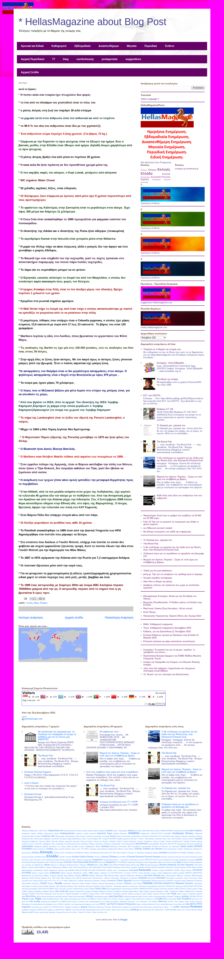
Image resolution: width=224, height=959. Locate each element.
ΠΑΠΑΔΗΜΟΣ (146, 881)
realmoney (185, 907)
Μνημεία (199, 875)
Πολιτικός (189, 883)
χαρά (111, 896)
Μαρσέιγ (60, 875)
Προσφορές (33, 889)
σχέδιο (141, 891)
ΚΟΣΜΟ (176, 870)
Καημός (49, 867)
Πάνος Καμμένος (124, 880)
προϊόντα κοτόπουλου (130, 886)
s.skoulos (75, 910)
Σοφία (200, 889)
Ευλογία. (68, 862)
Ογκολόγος (115, 878)
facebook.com (197, 899)
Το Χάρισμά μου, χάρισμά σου (171, 425)
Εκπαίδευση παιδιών (82, 853)
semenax (24, 716)
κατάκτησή (169, 867)
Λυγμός (154, 873)
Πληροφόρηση (110, 883)
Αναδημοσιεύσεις (67, 833)
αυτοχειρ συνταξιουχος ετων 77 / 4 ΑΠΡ (119, 802)
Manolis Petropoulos (126, 904)
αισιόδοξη (177, 831)
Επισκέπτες (167, 860)
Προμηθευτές (152, 886)
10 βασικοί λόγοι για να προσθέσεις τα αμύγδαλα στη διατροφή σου (180, 805)
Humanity (130, 901)
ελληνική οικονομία (182, 857)
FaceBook (186, 899)
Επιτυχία (175, 860)
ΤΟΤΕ (102, 894)
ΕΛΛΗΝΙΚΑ (122, 857)
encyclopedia (172, 899)
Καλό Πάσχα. (149, 612)
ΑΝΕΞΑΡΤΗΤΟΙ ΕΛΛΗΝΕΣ (161, 833)
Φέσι (23, 896)
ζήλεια (174, 862)
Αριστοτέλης (126, 836)
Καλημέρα (116, 867)
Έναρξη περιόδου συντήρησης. (158, 578)
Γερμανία (198, 838)
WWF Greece (35, 912)
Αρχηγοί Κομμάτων (188, 836)
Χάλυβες (89, 896)
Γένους (190, 839)
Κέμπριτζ (183, 867)
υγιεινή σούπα (182, 894)
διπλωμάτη (123, 846)
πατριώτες (67, 883)
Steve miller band (113, 910)
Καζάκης (42, 867)
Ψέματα (25, 899)
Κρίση (46, 873)
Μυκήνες (44, 878)
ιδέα (142, 865)
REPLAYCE (42, 910)
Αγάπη (78, 831)
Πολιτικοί (179, 883)
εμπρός (68, 860)
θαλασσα (70, 865)
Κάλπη (127, 867)
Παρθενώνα (190, 881)
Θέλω (96, 865)
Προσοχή (25, 889)
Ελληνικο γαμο (27, 860)
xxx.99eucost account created (157, 528)
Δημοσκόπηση (141, 844)
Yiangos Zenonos (62, 912)
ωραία (66, 899)
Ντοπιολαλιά (97, 878)
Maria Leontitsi (141, 904)
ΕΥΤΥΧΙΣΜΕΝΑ (121, 862)
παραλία (177, 881)
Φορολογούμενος (48, 896)
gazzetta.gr (45, 901)
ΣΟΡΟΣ (183, 889)
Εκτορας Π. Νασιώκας (136, 853)
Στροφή (87, 891)
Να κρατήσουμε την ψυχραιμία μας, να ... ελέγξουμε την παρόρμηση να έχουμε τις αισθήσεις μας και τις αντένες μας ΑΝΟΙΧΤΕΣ (57, 735)
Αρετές (118, 836)
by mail (97, 899)
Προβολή (81, 886)
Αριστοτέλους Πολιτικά (140, 836)
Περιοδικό (150, 46)
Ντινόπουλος (87, 878)
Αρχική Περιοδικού (32, 59)
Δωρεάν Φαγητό (65, 849)
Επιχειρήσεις (145, 177)
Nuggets (68, 907)
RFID (58, 910)
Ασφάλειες (47, 839)
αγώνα (131, 830)
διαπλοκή (190, 844)
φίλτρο (39, 896)
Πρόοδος (161, 886)
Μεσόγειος (99, 875)
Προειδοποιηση (99, 886)
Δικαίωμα (105, 846)
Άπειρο (83, 836)
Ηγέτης (47, 865)
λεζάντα (96, 873)
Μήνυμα (111, 875)
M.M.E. (103, 904)
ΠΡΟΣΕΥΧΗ (170, 886)
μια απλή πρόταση (152, 875)
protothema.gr (192, 169)
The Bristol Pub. (164, 441)
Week (200, 910)
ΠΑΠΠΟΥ (170, 881)
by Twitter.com (105, 899)
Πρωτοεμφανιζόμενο (114, 889)
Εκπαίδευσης (95, 853)
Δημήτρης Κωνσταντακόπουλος (68, 844)
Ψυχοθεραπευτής (53, 899)
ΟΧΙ (49, 881)
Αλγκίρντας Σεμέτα (29, 833)
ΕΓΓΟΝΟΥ (85, 849)
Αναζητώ (79, 833)
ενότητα (106, 860)
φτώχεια (58, 896)
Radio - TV (168, 907)
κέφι (66, 870)
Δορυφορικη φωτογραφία (141, 846)
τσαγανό (156, 894)
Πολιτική (148, 883)
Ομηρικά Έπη (27, 881)
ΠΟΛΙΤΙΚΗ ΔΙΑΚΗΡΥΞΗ (164, 883)
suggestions (133, 59)
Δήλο (54, 844)
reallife (176, 907)
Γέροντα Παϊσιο (45, 841)
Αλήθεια (40, 833)
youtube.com (102, 912)
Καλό (123, 867)
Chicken (115, 899)
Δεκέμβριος (47, 844)
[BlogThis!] (34, 598)
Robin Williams (65, 910)
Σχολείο (153, 891)
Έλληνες (152, 170)
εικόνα (165, 849)
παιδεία (80, 881)
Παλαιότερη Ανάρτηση (119, 617)
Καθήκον (64, 867)
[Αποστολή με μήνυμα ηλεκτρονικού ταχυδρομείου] (31, 598)
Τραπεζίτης (117, 894)
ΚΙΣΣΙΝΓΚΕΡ (101, 870)
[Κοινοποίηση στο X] (37, 598)
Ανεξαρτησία (145, 833)
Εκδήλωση (188, 849)
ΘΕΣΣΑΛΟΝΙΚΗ (119, 865)
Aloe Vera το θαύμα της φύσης (157, 581)
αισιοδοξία (185, 831)
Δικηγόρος (114, 846)
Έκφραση (148, 853)
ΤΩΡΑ (168, 894)
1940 (41, 831)
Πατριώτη (75, 883)
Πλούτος (128, 883)
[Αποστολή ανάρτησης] (25, 598)
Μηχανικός (139, 875)
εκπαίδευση (156, 179)
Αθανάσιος (150, 831)
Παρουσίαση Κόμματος (30, 883)
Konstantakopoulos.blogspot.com (44, 904)
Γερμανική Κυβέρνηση (30, 841)
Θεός (106, 865)
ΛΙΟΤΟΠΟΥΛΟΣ (117, 873)
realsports (33, 910)
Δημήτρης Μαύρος (88, 844)
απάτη (77, 836)
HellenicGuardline (112, 901)
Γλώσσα (193, 841)
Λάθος (85, 873)
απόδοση (89, 836)
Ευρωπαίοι (102, 862)
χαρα (106, 896)
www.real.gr (44, 912)
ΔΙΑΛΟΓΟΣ (172, 844)
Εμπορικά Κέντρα (32, 794)
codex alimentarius (138, 899)
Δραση (183, 846)
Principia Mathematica (113, 907)
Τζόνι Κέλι (39, 894)
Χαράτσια (127, 896)
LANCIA (60, 904)
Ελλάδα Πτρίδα (79, 857)
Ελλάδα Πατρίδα (65, 857)
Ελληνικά (166, 174)
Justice (192, 901)
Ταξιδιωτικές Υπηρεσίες (193, 891)
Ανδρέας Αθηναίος (120, 833)
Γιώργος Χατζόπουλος (174, 841)
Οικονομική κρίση (195, 878)
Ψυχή (44, 899)
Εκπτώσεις (104, 853)
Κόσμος (43, 603)
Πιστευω (88, 883)
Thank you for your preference (157, 570)
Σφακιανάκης (133, 891)
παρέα (183, 881)
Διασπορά (198, 844)
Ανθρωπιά (198, 833)
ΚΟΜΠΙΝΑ (169, 870)
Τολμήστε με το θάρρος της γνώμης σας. (162, 349)
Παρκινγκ (198, 881)
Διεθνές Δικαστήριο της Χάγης (54, 846)
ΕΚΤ (110, 853)
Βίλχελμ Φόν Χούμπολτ (101, 839)
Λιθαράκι (103, 873)
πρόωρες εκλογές (65, 889)
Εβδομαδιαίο (82, 46)
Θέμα (36, 603)
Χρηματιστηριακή (160, 896)
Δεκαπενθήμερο (109, 46)
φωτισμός (81, 896)
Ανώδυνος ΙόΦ (48, 836)
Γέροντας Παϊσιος (57, 841)
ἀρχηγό (178, 836)
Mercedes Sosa (171, 904)
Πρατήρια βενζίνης (66, 886)
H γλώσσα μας (83, 901)
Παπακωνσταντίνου (159, 881)
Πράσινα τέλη (54, 886)
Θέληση (90, 865)
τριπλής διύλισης (127, 894)
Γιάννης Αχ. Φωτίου (100, 841)
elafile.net (161, 899)
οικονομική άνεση (181, 878)
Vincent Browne (191, 910)
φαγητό (199, 894)
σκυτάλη (171, 889)
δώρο (74, 849)
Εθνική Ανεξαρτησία (109, 849)
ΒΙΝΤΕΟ (113, 839)
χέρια (140, 896)
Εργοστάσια (26, 862)
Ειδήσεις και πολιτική (152, 849)
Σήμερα (156, 889)
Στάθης (24, 891)
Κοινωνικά (133, 870)
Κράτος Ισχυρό (37, 873)
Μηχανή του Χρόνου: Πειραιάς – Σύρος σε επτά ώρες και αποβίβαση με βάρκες (179, 478)
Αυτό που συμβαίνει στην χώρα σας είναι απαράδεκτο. (112, 772)
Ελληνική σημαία (196, 857)
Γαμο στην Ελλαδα (174, 839)
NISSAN (55, 907)
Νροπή (79, 878)
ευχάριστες (131, 862)
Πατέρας (51, 883)
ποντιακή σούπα (37, 886)
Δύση (56, 849)
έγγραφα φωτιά (95, 849)
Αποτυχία (105, 836)
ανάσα (86, 833)
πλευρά (101, 883)
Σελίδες (135, 889)
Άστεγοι (199, 836)
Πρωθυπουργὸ (78, 889)
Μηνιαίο (132, 46)
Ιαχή (138, 865)
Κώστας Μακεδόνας (74, 873)
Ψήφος (38, 898)
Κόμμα (161, 870)
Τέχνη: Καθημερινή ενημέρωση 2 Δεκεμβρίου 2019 (167, 628)
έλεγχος (155, 853)
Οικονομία (160, 878)
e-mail (155, 899)
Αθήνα (157, 831)
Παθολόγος (73, 881)
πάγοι (66, 881)
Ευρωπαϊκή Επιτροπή (160, 177)
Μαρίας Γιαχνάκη (49, 875)
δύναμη (50, 849)
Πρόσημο (179, 886)
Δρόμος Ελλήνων (39, 849)
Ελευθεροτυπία (40, 857)
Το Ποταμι (90, 894)
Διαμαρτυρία (181, 844)
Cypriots (149, 899)
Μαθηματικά (167, 873)
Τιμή (54, 894)
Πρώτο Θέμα (100, 888)
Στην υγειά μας (61, 891)
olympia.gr (76, 907)
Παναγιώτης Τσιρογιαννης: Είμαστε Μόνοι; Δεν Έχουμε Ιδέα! (172, 616)
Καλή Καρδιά (107, 867)
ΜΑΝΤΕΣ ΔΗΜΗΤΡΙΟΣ (193, 873)
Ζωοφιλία (184, 862)
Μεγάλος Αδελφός (74, 875)
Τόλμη (97, 894)
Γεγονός (185, 839)
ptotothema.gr (158, 907)
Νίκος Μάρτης (66, 878)
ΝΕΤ (54, 878)
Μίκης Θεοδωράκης (168, 875)
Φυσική (70, 896)
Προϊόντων (143, 886)
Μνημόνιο (25, 878)
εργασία (198, 860)
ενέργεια (79, 860)
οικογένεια (142, 878)
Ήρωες (53, 865)
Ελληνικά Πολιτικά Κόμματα (37, 772)
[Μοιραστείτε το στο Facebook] (40, 598)
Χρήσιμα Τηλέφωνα (174, 896)
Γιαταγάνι (112, 841)
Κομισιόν (155, 870)
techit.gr (135, 909)
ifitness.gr (162, 901)
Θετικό (133, 865)
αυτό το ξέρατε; (31, 783)
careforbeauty (85, 59)
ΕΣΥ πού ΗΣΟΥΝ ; (152, 395)
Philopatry (92, 907)
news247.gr (46, 907)
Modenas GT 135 (165, 409)
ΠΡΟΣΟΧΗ (198, 886)
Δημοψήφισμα (154, 844)
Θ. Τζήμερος (61, 865)
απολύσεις (98, 836)
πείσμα (81, 883)
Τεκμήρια (25, 894)
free (27, 901)
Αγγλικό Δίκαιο (92, 831)
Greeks (74, 901)
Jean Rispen (179, 901)
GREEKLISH (66, 901)
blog (66, 59)
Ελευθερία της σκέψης (167, 379)
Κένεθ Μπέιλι (191, 867)
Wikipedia (25, 912)
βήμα (70, 839)
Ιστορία (30, 867)
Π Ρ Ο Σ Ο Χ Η (57, 881)
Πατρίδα (58, 883)
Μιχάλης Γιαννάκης (184, 875)
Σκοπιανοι (163, 889)
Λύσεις (159, 873)
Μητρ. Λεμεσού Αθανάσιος (125, 875)
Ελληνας (90, 857)
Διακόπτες (163, 844)
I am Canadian (141, 901)
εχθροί (160, 862)
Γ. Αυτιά (140, 839)
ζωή (178, 862)
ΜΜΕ (193, 875)
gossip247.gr (55, 901)
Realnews (196, 906)
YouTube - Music (90, 912)
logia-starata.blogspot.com (85, 904)
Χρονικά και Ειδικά (32, 46)
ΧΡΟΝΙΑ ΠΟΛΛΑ (196, 896)
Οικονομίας (170, 878)
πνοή (134, 883)
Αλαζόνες (198, 830)
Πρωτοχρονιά (127, 889)
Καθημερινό (59, 46)
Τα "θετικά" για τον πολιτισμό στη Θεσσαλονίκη (166, 674)
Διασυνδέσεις (27, 846)
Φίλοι (28, 896)
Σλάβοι (176, 889)
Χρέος (151, 896)
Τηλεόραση (48, 894)
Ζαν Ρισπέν (167, 862)
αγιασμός (102, 831)
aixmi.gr (84, 899)
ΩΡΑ (61, 899)
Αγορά (109, 830)
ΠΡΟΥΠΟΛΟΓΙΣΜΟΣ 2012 (48, 889)
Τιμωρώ (59, 894)
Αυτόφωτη (63, 839)
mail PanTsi (111, 904)
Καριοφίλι (161, 867)
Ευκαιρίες (60, 862)
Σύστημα (125, 891)
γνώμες (199, 841)
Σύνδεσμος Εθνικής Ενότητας (102, 891)
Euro (179, 899)
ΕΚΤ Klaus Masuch (120, 853)
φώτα (76, 896)
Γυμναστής (38, 844)
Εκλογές (163, 169)
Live (72, 904)
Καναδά (141, 867)
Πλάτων (95, 883)
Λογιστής (127, 873)
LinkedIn (67, 904)
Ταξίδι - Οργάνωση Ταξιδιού (174, 891)
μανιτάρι (181, 873)
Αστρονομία (38, 839)
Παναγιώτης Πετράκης (92, 881)
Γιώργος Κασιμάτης (144, 841)
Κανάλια (148, 867)
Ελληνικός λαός (39, 860)
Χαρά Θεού (118, 896)
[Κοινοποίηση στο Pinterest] (43, 598)
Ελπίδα (48, 860)
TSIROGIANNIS (170, 910)
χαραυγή (134, 896)
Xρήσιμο (52, 912)
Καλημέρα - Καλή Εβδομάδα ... (172, 363)
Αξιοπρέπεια (69, 836)
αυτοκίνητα (55, 839)
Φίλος (33, 896)
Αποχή (113, 836)
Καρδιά (154, 867)
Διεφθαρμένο (90, 846)
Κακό (71, 867)
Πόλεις (139, 883)
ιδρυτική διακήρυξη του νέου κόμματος (176, 865)
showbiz (82, 910)
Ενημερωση (87, 860)
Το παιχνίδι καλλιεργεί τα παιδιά (74, 894)
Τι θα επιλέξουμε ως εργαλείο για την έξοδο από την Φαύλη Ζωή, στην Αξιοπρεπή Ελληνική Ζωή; (180, 459)
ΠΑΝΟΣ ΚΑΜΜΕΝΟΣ (109, 881)
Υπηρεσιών (192, 894)
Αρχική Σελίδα (30, 72)
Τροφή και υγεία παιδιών (143, 894)
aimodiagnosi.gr (75, 899)
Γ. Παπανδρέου (149, 839)
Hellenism (123, 901)
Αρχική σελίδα (74, 617)
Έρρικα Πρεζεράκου (38, 862)
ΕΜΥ (74, 860)
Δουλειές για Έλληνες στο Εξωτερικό (166, 846)
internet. (171, 901)
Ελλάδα (147, 173)
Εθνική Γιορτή (123, 849)
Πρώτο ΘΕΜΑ (89, 889)
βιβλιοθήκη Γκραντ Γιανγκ (82, 839)
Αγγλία (84, 831)
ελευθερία (163, 852)
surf (122, 910)
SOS (104, 910)
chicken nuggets (124, 899)
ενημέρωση (97, 860)
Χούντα (145, 896)
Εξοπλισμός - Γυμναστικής (119, 860)
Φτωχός (65, 896)
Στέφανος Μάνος (48, 891)
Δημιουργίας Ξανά (118, 844)
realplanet (25, 910)
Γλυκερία (186, 841)
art (89, 899)
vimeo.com (181, 910)
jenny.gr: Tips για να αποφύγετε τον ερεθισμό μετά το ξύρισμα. (173, 574)
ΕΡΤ (48, 862)
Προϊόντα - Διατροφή (113, 886)
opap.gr (84, 907)
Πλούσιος (119, 883)
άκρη (191, 830)
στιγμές (71, 891)
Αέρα (144, 831)
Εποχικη (191, 860)
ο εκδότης (106, 878)
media (162, 904)
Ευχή (146, 862)
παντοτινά (136, 881)
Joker (187, 901)
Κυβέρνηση (55, 873)
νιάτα (58, 878)
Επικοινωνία (157, 860)
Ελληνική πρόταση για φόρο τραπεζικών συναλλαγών (169, 641)
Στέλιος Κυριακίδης (35, 891)
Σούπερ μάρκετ (191, 889)
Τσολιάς (163, 894)
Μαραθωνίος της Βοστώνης (32, 875)
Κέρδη (46, 870)
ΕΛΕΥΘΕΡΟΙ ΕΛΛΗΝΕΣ (177, 853)
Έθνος (131, 849)
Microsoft (181, 904)
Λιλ (109, 873)
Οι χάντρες (133, 878)
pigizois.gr (100, 907)
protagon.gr (180, 169)
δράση (190, 846)
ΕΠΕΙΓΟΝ (149, 860)
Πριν (75, 886)
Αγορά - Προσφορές (119, 831)
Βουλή (134, 839)
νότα (74, 878)
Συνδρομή (117, 891)
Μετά (106, 875)
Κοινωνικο (145, 870)
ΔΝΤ (129, 846)
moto (187, 904)
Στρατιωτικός (79, 891)
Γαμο (164, 839)
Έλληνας (144, 170)
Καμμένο (134, 867)
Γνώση (29, 603)
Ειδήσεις (138, 849)
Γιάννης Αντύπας (86, 841)
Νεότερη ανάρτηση (31, 617)
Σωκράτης (160, 891)
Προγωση (89, 886)
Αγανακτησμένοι (70, 831)
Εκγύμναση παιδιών (175, 849)
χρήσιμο (185, 896)
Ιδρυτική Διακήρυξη (151, 865)
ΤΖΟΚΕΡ (32, 894)
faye (23, 901)
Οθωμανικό (124, 878)
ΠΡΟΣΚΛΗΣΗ (188, 886)
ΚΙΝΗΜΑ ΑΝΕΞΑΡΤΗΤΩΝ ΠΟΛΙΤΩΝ (81, 870)
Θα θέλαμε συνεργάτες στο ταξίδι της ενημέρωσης (167, 531)
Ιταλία (36, 867)
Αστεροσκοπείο (27, 839)
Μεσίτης (92, 875)
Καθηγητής (56, 867)
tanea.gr (127, 910)
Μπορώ (38, 878)
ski (101, 910)
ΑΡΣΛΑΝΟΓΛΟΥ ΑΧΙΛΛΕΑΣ (159, 836)
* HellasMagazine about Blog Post (92, 21)
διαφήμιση (38, 846)
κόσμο (182, 870)
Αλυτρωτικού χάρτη (51, 833)
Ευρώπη (145, 179)
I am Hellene (153, 901)
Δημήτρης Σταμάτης (103, 844)
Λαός (91, 873)
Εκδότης (36, 852)
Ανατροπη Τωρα (104, 833)
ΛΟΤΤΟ (134, 873)
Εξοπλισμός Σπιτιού (137, 860)
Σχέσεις (146, 891)
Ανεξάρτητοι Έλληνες (182, 833)
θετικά (128, 865)
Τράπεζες (108, 894)
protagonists (110, 59)
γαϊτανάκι (158, 839)
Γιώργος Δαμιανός (130, 841)
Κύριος (63, 873)
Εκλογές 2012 (59, 853)
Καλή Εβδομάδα (95, 867)
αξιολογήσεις (60, 836)
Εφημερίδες (153, 862)
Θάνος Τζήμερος (80, 865)
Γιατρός (119, 841)
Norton (61, 907)
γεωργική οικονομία (72, 841)
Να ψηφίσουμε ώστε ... (110, 731)
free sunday (35, 901)
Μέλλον (85, 875)
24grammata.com (55, 830)
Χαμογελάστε (99, 896)
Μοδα (32, 878)
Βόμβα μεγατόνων (124, 839)
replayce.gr (51, 910)
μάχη (66, 875)
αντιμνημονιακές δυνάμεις (31, 836)
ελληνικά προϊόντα (167, 857)
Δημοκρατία (130, 844)
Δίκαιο (98, 846)
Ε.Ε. (78, 849)
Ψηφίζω (31, 899)
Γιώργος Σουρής (159, 841)
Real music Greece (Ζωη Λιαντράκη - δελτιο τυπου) (167, 608)
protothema (136, 907)
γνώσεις (25, 844)
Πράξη (46, 886)
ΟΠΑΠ (40, 881)
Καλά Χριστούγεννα (80, 867)
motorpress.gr (36, 907)
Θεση (111, 865)
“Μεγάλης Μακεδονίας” (30, 831)
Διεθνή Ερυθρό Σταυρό (75, 846)
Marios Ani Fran (154, 904)
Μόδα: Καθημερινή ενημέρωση (158, 624)
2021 (45, 831)
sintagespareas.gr (93, 910)
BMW (92, 899)
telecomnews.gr (145, 910)
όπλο (46, 881)
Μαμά (175, 873)
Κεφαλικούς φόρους (56, 870)
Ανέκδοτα (133, 833)
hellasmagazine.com (97, 901)
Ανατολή (92, 833)
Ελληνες (105, 857)
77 (53, 59)
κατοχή (176, 867)
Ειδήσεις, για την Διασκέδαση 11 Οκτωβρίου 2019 (167, 631)
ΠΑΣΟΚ (43, 883)
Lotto (97, 904)
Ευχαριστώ (140, 862)
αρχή (172, 836)
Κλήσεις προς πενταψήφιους (117, 870)
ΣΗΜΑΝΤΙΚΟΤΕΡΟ (146, 889)
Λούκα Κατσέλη (144, 873)
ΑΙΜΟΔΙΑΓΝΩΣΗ (166, 831)
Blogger (123, 919)
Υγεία (173, 893)
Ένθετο (169, 46)
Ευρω (75, 862)
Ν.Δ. (49, 878)
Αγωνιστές (138, 831)
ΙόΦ (196, 865)
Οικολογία (151, 878)
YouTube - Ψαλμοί (77, 912)
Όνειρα (35, 881)
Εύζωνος (53, 862)
